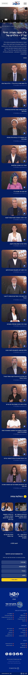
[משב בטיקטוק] (21, 654)
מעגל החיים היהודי (8, 615)
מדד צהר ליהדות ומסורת (7, 617)
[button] (25, 3)
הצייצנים (10, 632)
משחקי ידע (9, 613)
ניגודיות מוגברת (13, 668)
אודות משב (22, 643)
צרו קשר (23, 645)
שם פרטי (23, 562)
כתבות (23, 620)
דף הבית (25, 26)
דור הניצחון (9, 634)
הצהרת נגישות (9, 645)
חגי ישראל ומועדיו (21, 619)
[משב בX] (6, 654)
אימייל (23, 571)
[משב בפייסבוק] (17, 654)
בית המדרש (9, 619)
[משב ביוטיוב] (14, 654)
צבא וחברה (23, 632)
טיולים (24, 630)
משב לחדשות (22, 617)
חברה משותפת (22, 628)
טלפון (23, 575)
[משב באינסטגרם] (10, 654)
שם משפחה (22, 566)
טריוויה (10, 630)
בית (24, 613)
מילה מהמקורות (8, 635)
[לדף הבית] (16, 4)
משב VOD (19, 26)
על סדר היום (9, 628)
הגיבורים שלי (14, 26)
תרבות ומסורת (22, 635)
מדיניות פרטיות (8, 643)
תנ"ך (24, 634)
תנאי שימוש (22, 647)
